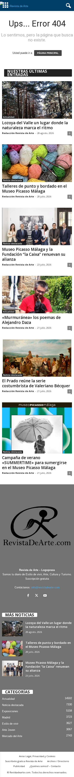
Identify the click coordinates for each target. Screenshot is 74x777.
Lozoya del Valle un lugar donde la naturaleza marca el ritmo (35, 125)
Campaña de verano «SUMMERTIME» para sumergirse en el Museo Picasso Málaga (34, 462)
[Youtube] (45, 595)
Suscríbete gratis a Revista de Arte (24, 761)
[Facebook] (29, 595)
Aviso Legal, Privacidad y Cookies (37, 756)
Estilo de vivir (10, 723)
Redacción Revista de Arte (18, 133)
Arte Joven (8, 729)
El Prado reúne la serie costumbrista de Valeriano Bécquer (36, 383)
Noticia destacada (12, 180)
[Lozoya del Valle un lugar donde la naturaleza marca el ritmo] (37, 100)
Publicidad (19, 766)
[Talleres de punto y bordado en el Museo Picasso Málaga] (37, 163)
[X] (37, 595)
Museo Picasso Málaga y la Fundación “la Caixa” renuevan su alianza (33, 254)
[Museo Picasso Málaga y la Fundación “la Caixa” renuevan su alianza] (37, 226)
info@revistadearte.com (45, 587)
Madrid (6, 717)
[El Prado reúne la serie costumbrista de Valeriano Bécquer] (37, 357)
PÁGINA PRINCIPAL (48, 53)
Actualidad (8, 117)
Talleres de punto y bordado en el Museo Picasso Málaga (34, 188)
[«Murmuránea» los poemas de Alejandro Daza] (37, 294)
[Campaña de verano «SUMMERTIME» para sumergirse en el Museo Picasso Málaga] (37, 428)
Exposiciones (10, 711)
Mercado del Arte (12, 736)
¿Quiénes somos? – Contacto (45, 766)
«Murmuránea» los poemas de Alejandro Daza (31, 320)
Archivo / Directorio (58, 761)
